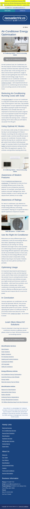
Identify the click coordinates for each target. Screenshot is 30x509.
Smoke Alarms (6, 444)
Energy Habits (5, 379)
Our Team (5, 457)
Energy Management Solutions (9, 399)
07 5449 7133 (8, 7)
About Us (4, 455)
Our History (5, 460)
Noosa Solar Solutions (8, 433)
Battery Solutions (6, 354)
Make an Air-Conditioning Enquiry (15, 59)
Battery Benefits (5, 394)
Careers (4, 468)
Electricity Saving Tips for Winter (10, 382)
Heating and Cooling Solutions (9, 359)
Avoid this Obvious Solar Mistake (10, 377)
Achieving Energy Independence (10, 397)
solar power (8, 99)
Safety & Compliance (7, 366)
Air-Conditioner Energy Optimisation (11, 374)
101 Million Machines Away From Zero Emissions (14, 402)
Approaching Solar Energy (8, 392)
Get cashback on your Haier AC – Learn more (17, 5)
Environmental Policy (8, 465)
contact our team (6, 83)
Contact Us (22, 10)
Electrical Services (7, 428)
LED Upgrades (5, 364)
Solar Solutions (5, 352)
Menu (26, 27)
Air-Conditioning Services (9, 430)
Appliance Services (7, 438)
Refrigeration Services (8, 441)
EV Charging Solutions (7, 357)
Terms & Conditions (23, 506)
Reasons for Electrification (8, 389)
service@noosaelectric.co (19, 7)
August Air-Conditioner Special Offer (15, 1)
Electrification (5, 349)
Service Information (7, 473)
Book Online (7, 10)
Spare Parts (5, 446)
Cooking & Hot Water (7, 362)
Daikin (3, 146)
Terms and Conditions (8, 471)
